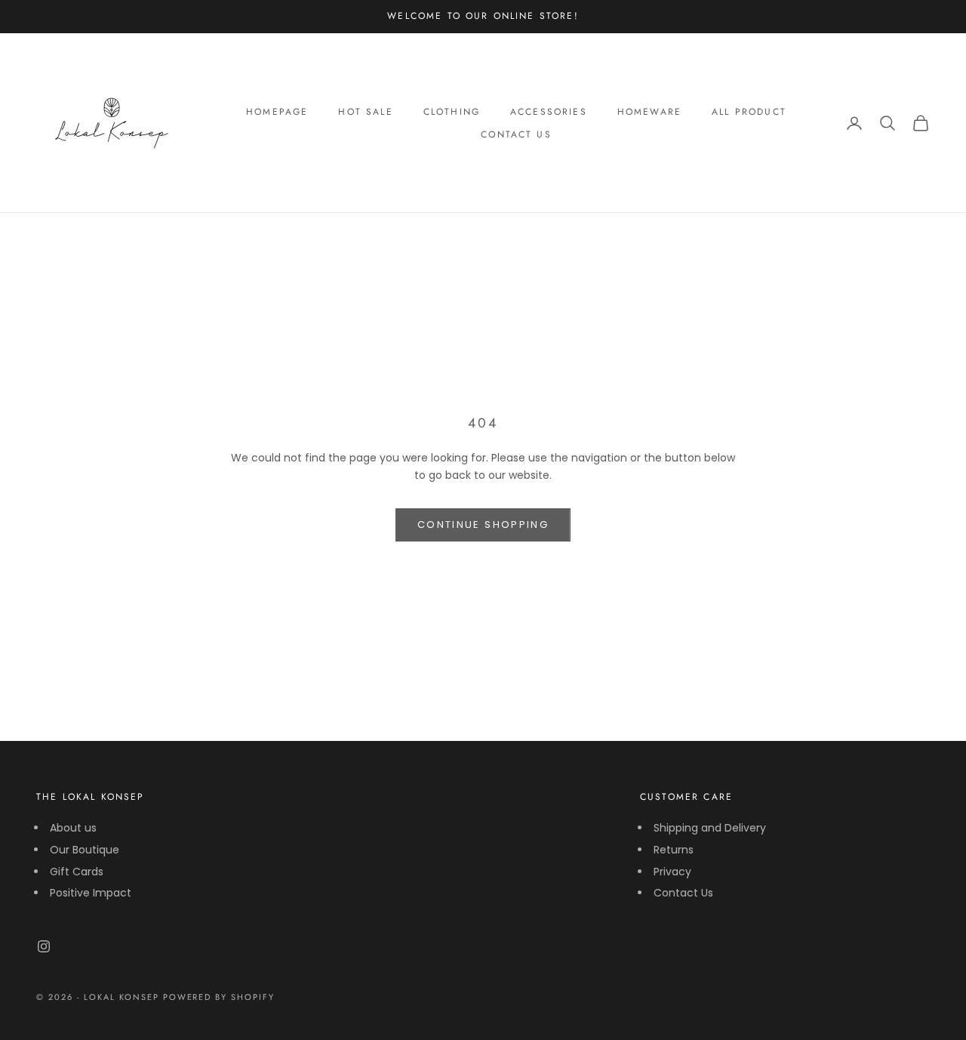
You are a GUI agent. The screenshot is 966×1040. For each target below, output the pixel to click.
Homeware (649, 112)
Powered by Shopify (219, 997)
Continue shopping (483, 524)
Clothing (451, 112)
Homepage (277, 112)
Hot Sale (365, 112)
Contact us (516, 134)
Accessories (548, 112)
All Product (749, 112)
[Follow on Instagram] (43, 946)
